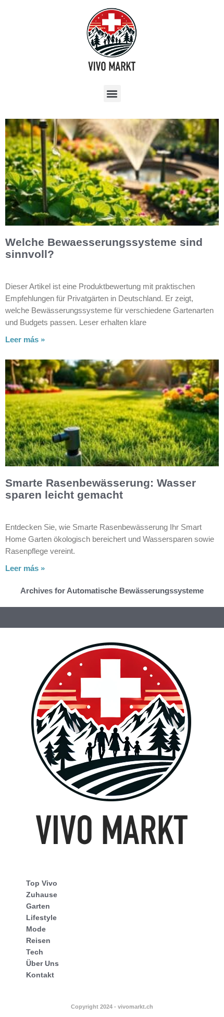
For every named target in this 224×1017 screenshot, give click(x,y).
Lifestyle (41, 917)
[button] (112, 93)
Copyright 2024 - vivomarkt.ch (112, 1006)
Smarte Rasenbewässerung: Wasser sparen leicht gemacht (100, 489)
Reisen (38, 940)
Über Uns (42, 963)
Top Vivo (41, 883)
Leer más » (25, 339)
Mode (36, 929)
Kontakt (40, 975)
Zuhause (41, 894)
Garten (38, 906)
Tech (34, 952)
